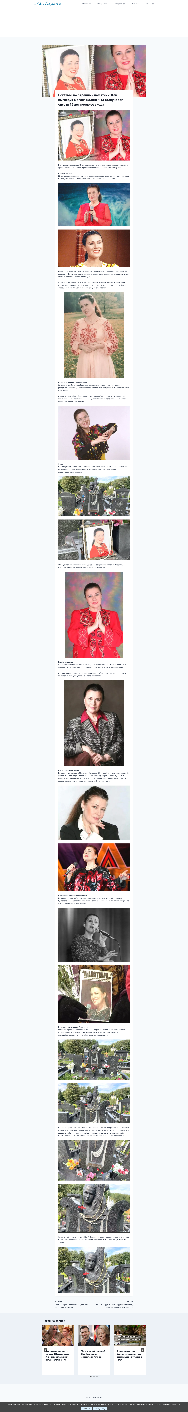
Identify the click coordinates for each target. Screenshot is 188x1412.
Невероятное (119, 4)
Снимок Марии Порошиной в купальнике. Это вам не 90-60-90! (72, 1304)
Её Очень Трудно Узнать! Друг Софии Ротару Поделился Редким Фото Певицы (114, 1304)
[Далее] (142, 1350)
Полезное (135, 4)
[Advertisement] (94, 22)
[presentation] (58, 1335)
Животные (86, 4)
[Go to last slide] (45, 1350)
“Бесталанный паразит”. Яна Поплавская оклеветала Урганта (93, 1354)
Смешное (150, 4)
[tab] (90, 1376)
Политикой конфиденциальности (167, 1404)
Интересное (102, 4)
